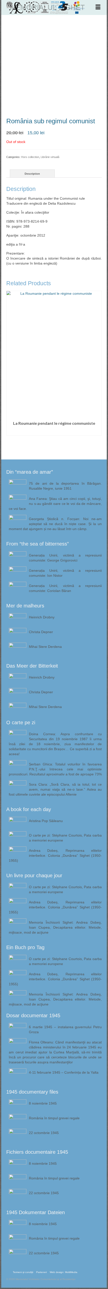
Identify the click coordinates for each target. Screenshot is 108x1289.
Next (97, 371)
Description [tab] (32, 173)
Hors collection (30, 156)
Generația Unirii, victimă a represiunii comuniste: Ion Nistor (65, 573)
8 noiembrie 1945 (43, 1103)
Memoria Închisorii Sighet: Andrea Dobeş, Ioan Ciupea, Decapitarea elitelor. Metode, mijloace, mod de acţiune (55, 927)
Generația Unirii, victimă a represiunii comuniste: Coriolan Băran (65, 588)
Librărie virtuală (50, 156)
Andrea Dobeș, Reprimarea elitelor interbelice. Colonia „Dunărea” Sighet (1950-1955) (55, 855)
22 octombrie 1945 (44, 1133)
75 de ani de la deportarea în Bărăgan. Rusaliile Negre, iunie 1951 (65, 485)
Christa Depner (41, 632)
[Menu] (98, 7)
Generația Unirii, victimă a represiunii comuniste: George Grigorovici (65, 557)
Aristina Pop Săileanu (46, 821)
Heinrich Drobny (42, 617)
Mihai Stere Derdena (45, 647)
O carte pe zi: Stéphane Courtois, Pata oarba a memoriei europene (65, 837)
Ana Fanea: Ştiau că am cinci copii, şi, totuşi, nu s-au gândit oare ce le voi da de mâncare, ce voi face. (55, 504)
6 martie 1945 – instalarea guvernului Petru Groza (65, 1029)
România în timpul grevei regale (54, 1118)
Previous (10, 371)
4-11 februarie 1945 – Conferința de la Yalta (63, 1072)
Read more (54, 432)
